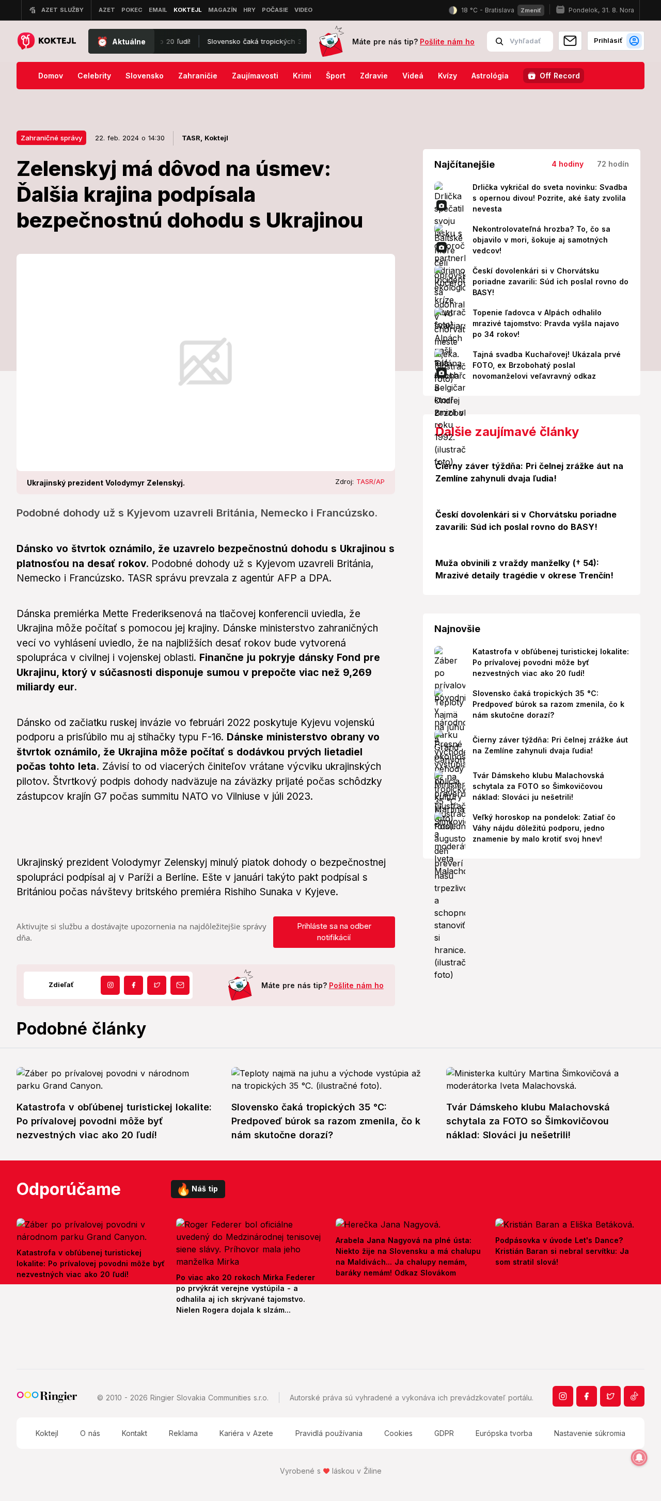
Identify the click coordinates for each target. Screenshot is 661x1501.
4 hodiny (568, 163)
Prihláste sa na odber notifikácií (334, 932)
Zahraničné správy (51, 138)
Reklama (183, 1433)
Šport (335, 75)
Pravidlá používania (329, 1433)
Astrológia (490, 75)
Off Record (560, 75)
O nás (90, 1433)
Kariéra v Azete (246, 1433)
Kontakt (134, 1433)
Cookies (398, 1433)
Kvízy (447, 75)
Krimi (302, 75)
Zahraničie (197, 75)
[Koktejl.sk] (46, 42)
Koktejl (47, 1433)
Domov (50, 75)
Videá (412, 75)
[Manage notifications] (639, 1457)
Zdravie (374, 75)
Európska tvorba (504, 1433)
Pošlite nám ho (447, 41)
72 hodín (613, 163)
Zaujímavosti (255, 75)
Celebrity (94, 75)
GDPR (444, 1433)
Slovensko (144, 75)
